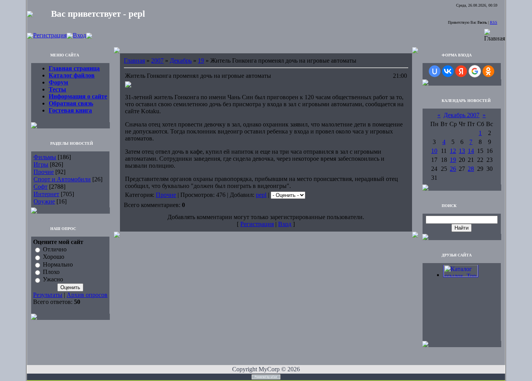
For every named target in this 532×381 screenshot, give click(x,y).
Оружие (44, 201)
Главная (134, 60)
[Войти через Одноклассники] (488, 71)
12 (453, 150)
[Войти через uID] (434, 71)
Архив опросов (87, 294)
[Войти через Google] (475, 71)
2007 (157, 60)
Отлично (55, 249)
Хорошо (53, 257)
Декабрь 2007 (461, 115)
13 (462, 150)
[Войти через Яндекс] (461, 71)
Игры (40, 164)
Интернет (46, 194)
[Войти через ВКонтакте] (448, 71)
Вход (79, 35)
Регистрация (50, 35)
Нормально (58, 264)
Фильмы (44, 157)
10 (434, 150)
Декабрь (181, 60)
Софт (40, 186)
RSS (493, 22)
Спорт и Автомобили (62, 179)
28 (471, 168)
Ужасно (53, 279)
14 (471, 150)
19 (201, 60)
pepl (261, 194)
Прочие (43, 172)
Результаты (47, 294)
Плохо (51, 272)
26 (453, 168)
